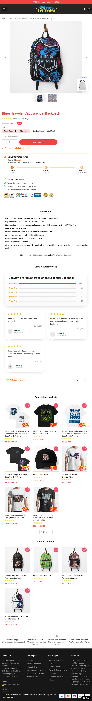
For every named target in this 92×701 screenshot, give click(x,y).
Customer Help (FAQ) (57, 677)
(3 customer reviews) (20, 119)
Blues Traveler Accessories (21, 18)
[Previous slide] (5, 56)
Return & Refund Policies (58, 670)
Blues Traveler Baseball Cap (43, 475)
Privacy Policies (32, 667)
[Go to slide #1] (40, 98)
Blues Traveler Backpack (42, 576)
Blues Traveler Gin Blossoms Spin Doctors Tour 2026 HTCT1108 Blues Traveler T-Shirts (17, 433)
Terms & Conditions (33, 664)
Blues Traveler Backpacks (45, 18)
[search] (83, 9)
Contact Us (53, 673)
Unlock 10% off (5, 690)
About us (29, 660)
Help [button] (87, 698)
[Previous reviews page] (73, 380)
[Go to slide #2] (52, 98)
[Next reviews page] (85, 380)
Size (3, 127)
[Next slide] (86, 56)
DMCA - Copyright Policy (35, 670)
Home (4, 18)
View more (46, 532)
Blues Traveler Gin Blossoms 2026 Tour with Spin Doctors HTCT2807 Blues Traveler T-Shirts (74, 433)
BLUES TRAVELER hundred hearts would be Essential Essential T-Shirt (43, 517)
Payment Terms (54, 667)
